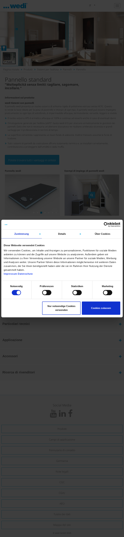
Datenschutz (25, 273)
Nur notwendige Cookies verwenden (61, 308)
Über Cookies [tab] (102, 233)
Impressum (10, 273)
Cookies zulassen (101, 308)
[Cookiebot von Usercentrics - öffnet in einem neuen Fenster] (106, 224)
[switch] (46, 292)
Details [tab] (62, 233)
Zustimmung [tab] (21, 233)
